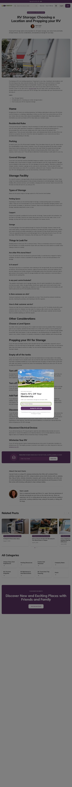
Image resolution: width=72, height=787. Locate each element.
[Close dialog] (21, 372)
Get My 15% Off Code (36, 408)
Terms (39, 413)
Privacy (34, 413)
